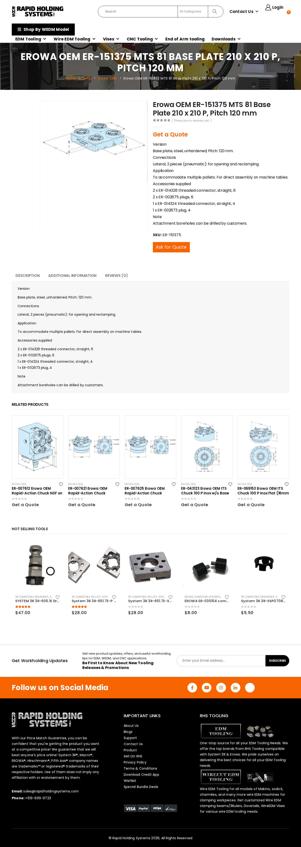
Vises (108, 39)
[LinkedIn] (235, 678)
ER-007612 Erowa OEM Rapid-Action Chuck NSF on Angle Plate (37, 481)
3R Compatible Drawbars (31, 587)
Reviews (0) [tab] (116, 266)
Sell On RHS (133, 746)
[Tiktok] (250, 678)
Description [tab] (28, 266)
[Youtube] (206, 678)
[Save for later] (61, 475)
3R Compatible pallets (86, 587)
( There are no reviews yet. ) (192, 121)
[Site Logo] (38, 11)
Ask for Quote (171, 238)
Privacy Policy (135, 753)
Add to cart (55, 538)
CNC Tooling (140, 39)
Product (130, 740)
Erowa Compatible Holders (202, 587)
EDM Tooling (28, 39)
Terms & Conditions (140, 759)
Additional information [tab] (72, 266)
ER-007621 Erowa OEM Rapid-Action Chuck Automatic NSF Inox (87, 481)
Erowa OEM (19, 475)
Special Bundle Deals (141, 777)
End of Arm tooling (185, 39)
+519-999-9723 (38, 788)
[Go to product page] (37, 556)
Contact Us (241, 11)
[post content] (37, 437)
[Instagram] (221, 678)
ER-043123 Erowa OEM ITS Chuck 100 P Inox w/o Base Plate (205, 481)
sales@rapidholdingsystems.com (51, 781)
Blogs (128, 722)
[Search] (215, 11)
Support (130, 728)
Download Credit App (141, 765)
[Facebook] (192, 678)
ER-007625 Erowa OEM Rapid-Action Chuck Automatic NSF (145, 481)
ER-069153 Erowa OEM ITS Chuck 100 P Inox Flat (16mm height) (263, 481)
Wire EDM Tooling (72, 39)
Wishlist (130, 771)
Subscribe (277, 651)
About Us (131, 716)
